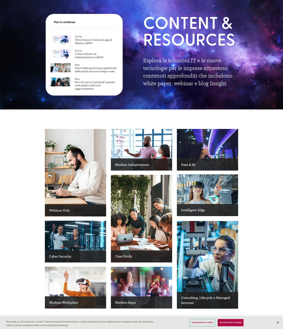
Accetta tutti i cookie (230, 322)
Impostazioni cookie (202, 322)
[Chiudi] (277, 322)
